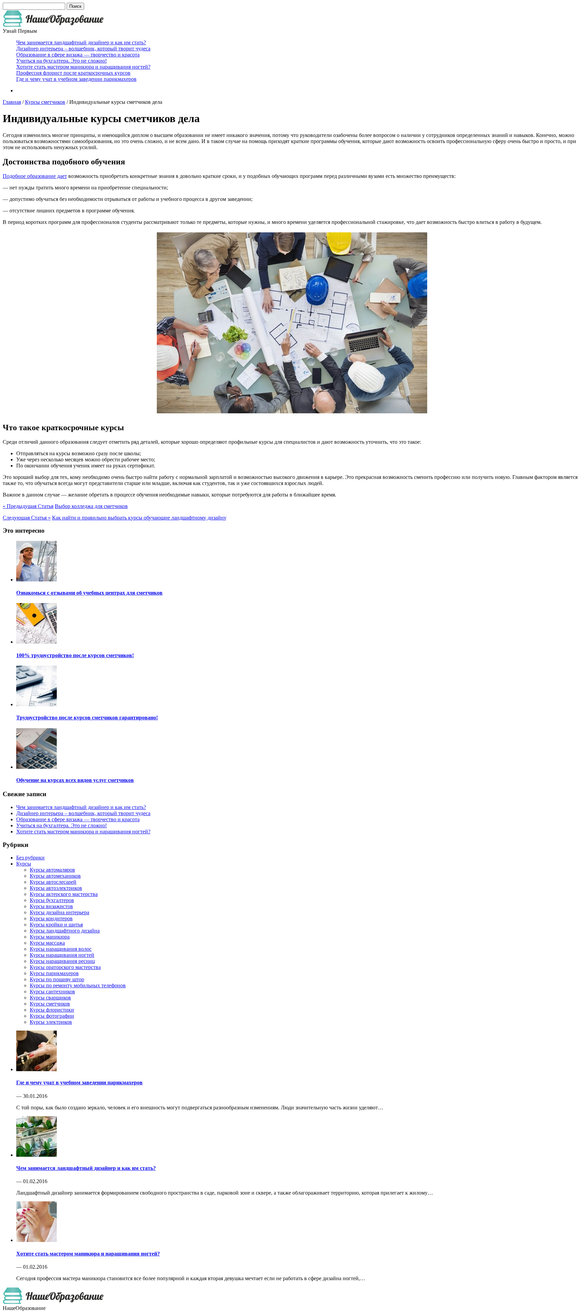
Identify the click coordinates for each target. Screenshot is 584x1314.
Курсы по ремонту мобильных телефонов (78, 985)
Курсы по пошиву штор (57, 979)
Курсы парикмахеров (54, 973)
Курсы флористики (52, 1010)
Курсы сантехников (52, 991)
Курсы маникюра (50, 937)
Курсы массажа (47, 943)
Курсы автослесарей (53, 882)
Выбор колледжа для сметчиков (91, 506)
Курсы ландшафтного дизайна (65, 930)
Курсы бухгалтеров (52, 900)
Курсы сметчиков (45, 102)
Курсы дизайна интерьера (59, 912)
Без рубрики (30, 857)
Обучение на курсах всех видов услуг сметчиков (75, 780)
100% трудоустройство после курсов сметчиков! (75, 655)
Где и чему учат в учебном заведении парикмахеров (76, 79)
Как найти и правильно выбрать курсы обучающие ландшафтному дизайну (139, 518)
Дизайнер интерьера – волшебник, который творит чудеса (83, 48)
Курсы (23, 864)
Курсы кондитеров (51, 918)
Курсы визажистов (51, 906)
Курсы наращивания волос (61, 949)
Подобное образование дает (35, 176)
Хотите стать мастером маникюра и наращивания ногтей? (83, 67)
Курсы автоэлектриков (56, 888)
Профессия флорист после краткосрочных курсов (73, 73)
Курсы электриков (51, 1022)
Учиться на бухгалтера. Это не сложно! (61, 61)
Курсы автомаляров (52, 870)
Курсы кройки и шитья (56, 924)
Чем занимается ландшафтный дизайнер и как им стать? (81, 42)
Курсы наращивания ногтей (62, 955)
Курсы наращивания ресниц (62, 961)
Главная (12, 102)
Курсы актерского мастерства (64, 894)
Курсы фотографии (52, 1016)
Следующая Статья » (27, 518)
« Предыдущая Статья (28, 506)
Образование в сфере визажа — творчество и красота (78, 54)
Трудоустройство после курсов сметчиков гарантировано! (87, 717)
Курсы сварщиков (50, 997)
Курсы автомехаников (55, 876)
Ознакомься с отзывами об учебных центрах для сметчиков (89, 593)
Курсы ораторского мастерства (65, 967)
